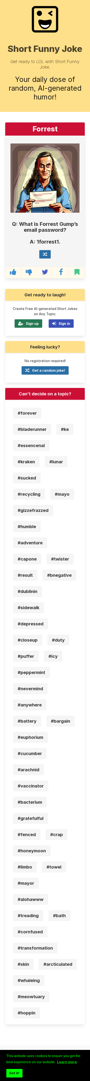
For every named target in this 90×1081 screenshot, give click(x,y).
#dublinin (27, 591)
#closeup (28, 640)
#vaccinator (31, 786)
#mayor (26, 883)
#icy (53, 656)
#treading (28, 915)
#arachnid (28, 769)
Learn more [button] (67, 1062)
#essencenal (31, 445)
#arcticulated (57, 964)
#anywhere (30, 705)
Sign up (32, 323)
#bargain (60, 721)
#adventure (30, 542)
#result (25, 575)
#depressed (30, 623)
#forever (27, 413)
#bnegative (59, 575)
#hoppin (26, 1013)
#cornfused (30, 931)
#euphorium (30, 737)
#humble (27, 526)
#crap (56, 834)
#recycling (29, 494)
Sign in (64, 323)
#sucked (27, 478)
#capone (27, 559)
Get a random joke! (48, 370)
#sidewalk (28, 607)
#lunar (56, 461)
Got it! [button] (14, 1073)
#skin (23, 964)
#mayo (62, 494)
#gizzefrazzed (33, 510)
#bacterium (30, 802)
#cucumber (30, 753)
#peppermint (31, 672)
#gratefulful (30, 818)
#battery (27, 721)
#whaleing (29, 980)
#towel (54, 867)
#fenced (27, 834)
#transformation (35, 948)
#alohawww (30, 899)
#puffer (26, 656)
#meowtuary (31, 996)
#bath (59, 915)
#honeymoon (32, 850)
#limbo (25, 867)
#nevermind (30, 688)
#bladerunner (32, 429)
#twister (60, 559)
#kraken (26, 461)
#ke (65, 429)
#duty (58, 640)
